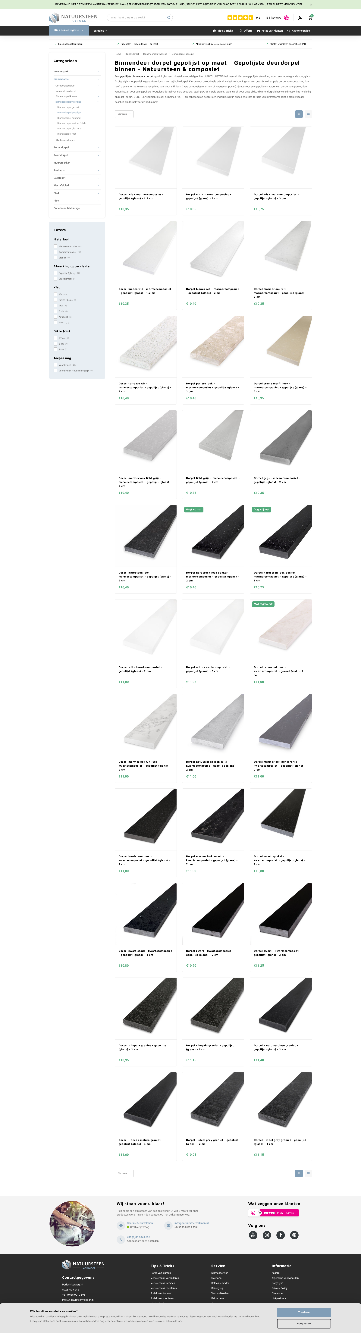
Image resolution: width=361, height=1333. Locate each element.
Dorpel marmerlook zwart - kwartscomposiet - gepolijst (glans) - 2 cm (212, 860)
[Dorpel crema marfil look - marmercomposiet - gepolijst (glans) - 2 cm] (281, 347)
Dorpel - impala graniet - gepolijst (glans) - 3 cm (210, 1047)
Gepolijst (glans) (69, 273)
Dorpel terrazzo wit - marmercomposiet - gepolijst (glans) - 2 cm (145, 387)
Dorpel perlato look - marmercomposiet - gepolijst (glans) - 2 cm (212, 387)
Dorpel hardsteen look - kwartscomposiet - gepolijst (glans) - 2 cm (144, 860)
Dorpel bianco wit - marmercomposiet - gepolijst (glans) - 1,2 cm (145, 290)
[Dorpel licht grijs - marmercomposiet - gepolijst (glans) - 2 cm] (213, 441)
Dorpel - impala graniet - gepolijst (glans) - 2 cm (142, 1047)
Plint (56, 201)
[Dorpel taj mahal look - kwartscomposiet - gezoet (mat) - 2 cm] (281, 630)
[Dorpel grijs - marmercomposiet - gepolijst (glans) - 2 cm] (281, 441)
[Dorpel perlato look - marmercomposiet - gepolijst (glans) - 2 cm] (213, 347)
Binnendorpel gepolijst (69, 112)
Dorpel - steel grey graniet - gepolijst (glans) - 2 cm (212, 1141)
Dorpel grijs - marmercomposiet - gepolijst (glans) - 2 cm (277, 479)
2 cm (63, 344)
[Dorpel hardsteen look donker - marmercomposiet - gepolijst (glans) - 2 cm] (213, 536)
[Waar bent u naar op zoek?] (169, 17)
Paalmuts (59, 170)
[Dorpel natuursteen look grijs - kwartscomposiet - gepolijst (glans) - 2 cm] (213, 725)
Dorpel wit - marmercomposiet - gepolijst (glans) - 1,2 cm (141, 196)
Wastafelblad (61, 185)
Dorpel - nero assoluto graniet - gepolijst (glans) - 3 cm (141, 1141)
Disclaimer (278, 1293)
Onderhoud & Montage (67, 208)
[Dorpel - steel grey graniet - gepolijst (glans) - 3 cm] (281, 1103)
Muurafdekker (62, 163)
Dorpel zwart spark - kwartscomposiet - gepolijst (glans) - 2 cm (145, 952)
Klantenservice (301, 31)
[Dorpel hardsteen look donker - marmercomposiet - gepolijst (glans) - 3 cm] (281, 536)
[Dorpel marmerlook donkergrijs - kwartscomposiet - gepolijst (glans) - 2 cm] (281, 725)
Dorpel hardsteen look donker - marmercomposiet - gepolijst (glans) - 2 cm (212, 576)
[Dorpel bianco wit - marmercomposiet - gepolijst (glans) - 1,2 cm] (146, 252)
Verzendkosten (220, 1293)
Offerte (248, 31)
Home (118, 54)
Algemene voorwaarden (285, 1278)
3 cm (63, 349)
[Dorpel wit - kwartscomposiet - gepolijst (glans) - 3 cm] (213, 630)
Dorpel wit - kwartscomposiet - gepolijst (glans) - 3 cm (208, 669)
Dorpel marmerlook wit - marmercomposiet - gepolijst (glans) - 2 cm (280, 292)
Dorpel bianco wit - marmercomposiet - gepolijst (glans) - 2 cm (212, 290)
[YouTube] (253, 1235)
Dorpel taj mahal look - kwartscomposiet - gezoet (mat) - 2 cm (279, 671)
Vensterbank (61, 72)
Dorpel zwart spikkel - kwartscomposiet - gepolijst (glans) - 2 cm (280, 860)
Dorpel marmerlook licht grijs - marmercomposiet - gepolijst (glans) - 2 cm (145, 481)
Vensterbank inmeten (163, 1283)
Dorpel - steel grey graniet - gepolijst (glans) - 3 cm (280, 1141)
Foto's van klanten (272, 31)
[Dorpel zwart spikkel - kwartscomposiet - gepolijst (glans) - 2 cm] (281, 819)
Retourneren (218, 1298)
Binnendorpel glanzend (69, 128)
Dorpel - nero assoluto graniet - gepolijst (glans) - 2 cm (276, 1047)
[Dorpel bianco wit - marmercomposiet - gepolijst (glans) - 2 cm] (213, 252)
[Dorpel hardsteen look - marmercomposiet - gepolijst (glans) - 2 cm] (146, 536)
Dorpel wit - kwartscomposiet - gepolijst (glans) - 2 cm (140, 669)
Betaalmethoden (220, 1283)
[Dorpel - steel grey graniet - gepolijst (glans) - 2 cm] (213, 1103)
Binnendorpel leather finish (71, 123)
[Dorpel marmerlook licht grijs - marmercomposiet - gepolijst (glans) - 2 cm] (146, 441)
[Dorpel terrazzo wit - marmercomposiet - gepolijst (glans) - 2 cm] (146, 347)
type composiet (192, 87)
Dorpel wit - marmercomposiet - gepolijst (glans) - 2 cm (208, 196)
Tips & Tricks (225, 31)
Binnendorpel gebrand (68, 118)
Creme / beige (67, 300)
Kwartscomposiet (70, 252)
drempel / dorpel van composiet (285, 81)
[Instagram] (267, 1235)
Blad (56, 193)
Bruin (63, 311)
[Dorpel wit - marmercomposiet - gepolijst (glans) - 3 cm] (281, 158)
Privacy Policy (279, 1288)
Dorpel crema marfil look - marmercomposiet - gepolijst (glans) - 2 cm (280, 387)
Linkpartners (279, 1298)
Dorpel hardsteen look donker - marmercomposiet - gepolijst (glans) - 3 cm (280, 576)
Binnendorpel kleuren (66, 96)
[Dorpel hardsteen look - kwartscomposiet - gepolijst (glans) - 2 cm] (146, 819)
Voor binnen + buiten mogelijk (76, 370)
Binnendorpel (61, 79)
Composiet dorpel (65, 86)
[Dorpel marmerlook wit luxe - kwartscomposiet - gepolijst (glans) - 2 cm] (146, 725)
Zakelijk (276, 1273)
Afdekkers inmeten (161, 1293)
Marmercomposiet (70, 246)
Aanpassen (304, 1323)
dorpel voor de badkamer (142, 102)
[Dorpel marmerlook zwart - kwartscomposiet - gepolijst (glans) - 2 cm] (213, 819)
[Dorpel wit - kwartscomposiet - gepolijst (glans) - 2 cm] (146, 630)
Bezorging (217, 1288)
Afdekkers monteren (162, 1298)
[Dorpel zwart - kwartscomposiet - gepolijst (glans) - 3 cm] (281, 914)
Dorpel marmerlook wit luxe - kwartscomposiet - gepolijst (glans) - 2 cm (144, 765)
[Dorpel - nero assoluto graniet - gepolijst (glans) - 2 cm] (281, 1009)
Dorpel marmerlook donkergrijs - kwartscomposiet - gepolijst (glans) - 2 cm (280, 765)
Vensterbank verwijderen (165, 1278)
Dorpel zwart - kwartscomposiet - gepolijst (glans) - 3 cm (277, 952)
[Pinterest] (294, 1235)
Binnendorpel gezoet (68, 107)
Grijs (63, 305)
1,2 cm (64, 338)
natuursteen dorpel (277, 87)
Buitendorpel (61, 147)
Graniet (64, 257)
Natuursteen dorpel (65, 91)
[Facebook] (280, 1235)
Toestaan (304, 1312)
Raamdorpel (61, 155)
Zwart (64, 322)
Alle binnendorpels (65, 140)
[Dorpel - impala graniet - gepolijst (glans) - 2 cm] (146, 1009)
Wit (63, 294)
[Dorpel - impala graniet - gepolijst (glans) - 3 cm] (213, 1009)
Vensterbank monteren (164, 1288)
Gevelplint (59, 178)
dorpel (184, 81)
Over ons (216, 1278)
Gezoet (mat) (67, 278)
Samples (98, 31)
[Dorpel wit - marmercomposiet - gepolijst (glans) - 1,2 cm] (146, 158)
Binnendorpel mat (66, 134)
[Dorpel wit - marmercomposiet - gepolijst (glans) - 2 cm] (213, 158)
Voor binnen (67, 365)
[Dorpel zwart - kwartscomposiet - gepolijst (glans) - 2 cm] (213, 914)
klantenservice (180, 1215)
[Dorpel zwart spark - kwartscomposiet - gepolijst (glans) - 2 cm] (146, 914)
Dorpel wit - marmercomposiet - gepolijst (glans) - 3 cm (276, 196)
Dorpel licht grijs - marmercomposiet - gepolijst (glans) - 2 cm (213, 479)
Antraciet (65, 317)
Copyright (277, 1283)
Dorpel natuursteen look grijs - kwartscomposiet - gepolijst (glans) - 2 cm (212, 765)
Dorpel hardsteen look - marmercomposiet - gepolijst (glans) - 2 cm (145, 576)
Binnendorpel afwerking (68, 102)
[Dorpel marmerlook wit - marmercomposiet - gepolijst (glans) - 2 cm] (281, 252)
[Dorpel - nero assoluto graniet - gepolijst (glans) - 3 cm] (146, 1103)
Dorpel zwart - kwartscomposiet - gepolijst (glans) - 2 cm (209, 952)
